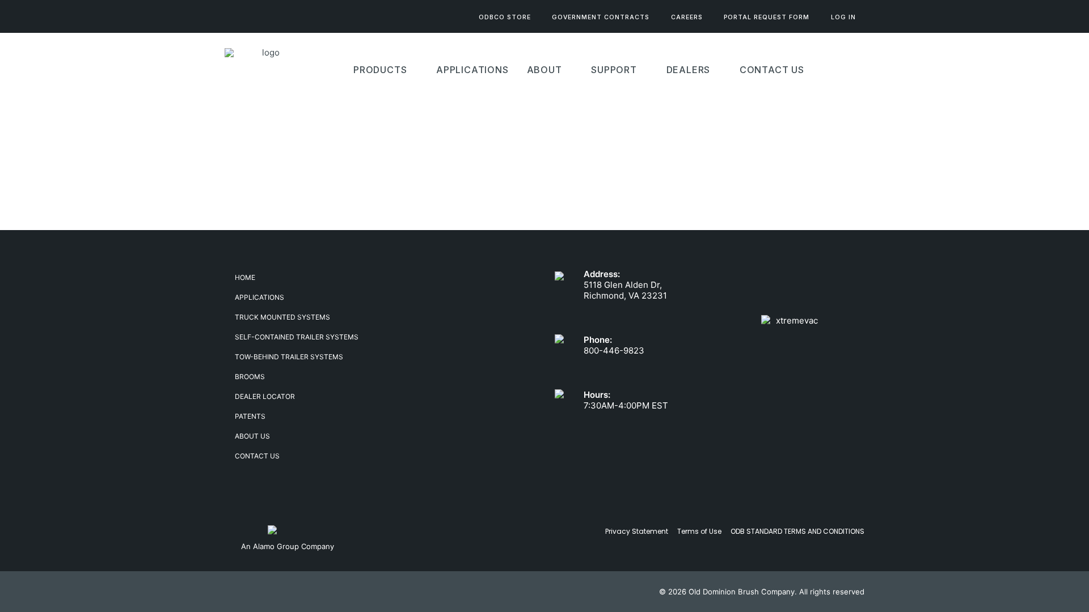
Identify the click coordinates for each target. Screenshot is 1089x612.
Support (614, 69)
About (544, 69)
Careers (687, 17)
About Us (252, 436)
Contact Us (772, 69)
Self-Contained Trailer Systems (296, 337)
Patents (250, 416)
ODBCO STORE (505, 17)
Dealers (688, 69)
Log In (843, 17)
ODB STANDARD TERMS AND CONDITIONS (797, 531)
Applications (259, 297)
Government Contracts (600, 17)
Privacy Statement (636, 531)
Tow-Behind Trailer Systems (289, 356)
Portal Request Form (766, 17)
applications (472, 69)
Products (380, 69)
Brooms (250, 376)
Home (245, 277)
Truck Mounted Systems (282, 317)
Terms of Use (699, 531)
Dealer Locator (265, 396)
